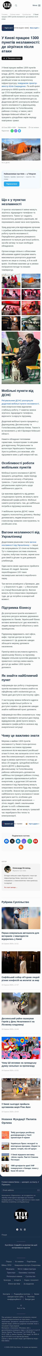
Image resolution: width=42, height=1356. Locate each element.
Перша (9, 1261)
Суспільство (22, 127)
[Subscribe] (38, 1190)
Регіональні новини (14, 1276)
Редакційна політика (22, 1294)
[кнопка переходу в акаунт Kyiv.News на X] (21, 1229)
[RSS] (21, 847)
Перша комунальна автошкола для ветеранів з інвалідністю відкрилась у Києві (20, 935)
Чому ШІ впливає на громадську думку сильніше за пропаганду (19, 1064)
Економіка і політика (27, 1273)
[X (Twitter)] (12, 841)
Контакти (6, 1294)
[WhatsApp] (12, 130)
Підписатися (11, 184)
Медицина (10, 1269)
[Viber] (15, 130)
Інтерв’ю (17, 1280)
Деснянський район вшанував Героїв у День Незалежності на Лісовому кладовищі (18, 1021)
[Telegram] (19, 130)
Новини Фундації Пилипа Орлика (19, 1121)
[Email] (35, 841)
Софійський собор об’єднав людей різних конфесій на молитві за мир (20, 979)
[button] (16, 5)
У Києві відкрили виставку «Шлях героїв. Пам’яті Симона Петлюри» (24, 1157)
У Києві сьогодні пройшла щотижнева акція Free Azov (16, 1105)
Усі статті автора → (10, 887)
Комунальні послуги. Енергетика (27, 1265)
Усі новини (19, 1261)
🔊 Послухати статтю (13, 58)
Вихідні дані (30, 1299)
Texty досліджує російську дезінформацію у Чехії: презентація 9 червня (22, 1135)
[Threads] (25, 1229)
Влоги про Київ (14, 1284)
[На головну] (7, 5)
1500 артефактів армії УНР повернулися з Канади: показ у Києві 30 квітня (24, 1168)
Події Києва (31, 1261)
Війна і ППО (6, 1265)
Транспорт (11, 1273)
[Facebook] (6, 841)
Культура (7, 1280)
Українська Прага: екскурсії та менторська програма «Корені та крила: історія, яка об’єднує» (25, 1146)
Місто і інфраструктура (27, 1269)
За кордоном (28, 1284)
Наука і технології (31, 1280)
